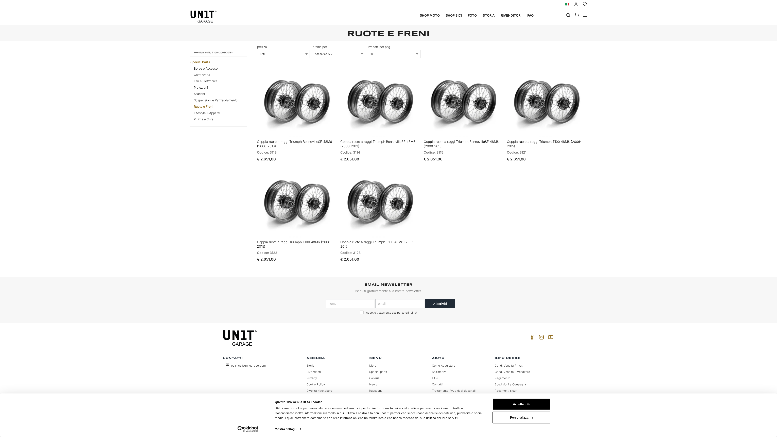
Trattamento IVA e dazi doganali (454, 390)
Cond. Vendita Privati (509, 365)
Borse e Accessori (207, 68)
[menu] (585, 15)
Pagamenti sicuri (506, 390)
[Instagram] (540, 338)
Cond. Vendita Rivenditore (512, 371)
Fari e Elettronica (205, 81)
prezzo (262, 47)
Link (413, 312)
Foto (472, 15)
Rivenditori (511, 15)
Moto (372, 365)
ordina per (320, 47)
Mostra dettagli (285, 429)
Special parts (378, 371)
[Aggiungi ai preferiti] (322, 76)
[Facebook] (531, 338)
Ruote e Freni (203, 106)
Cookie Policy (316, 384)
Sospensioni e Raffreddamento (216, 100)
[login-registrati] (576, 4)
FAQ (435, 378)
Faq (530, 15)
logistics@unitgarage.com (248, 365)
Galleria (374, 378)
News (373, 384)
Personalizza (519, 417)
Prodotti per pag (379, 47)
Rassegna (376, 390)
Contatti (437, 384)
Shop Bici (454, 15)
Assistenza (439, 371)
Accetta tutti (521, 404)
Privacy (312, 378)
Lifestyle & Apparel (207, 113)
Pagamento (502, 378)
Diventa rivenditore (320, 390)
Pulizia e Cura (203, 119)
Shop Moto (430, 15)
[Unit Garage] (240, 338)
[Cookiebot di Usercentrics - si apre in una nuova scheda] (248, 429)
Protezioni (201, 87)
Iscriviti (441, 304)
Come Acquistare (443, 365)
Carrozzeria (202, 75)
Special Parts (200, 62)
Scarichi (199, 94)
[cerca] (568, 15)
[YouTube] (550, 338)
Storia (489, 15)
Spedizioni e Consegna (510, 384)
